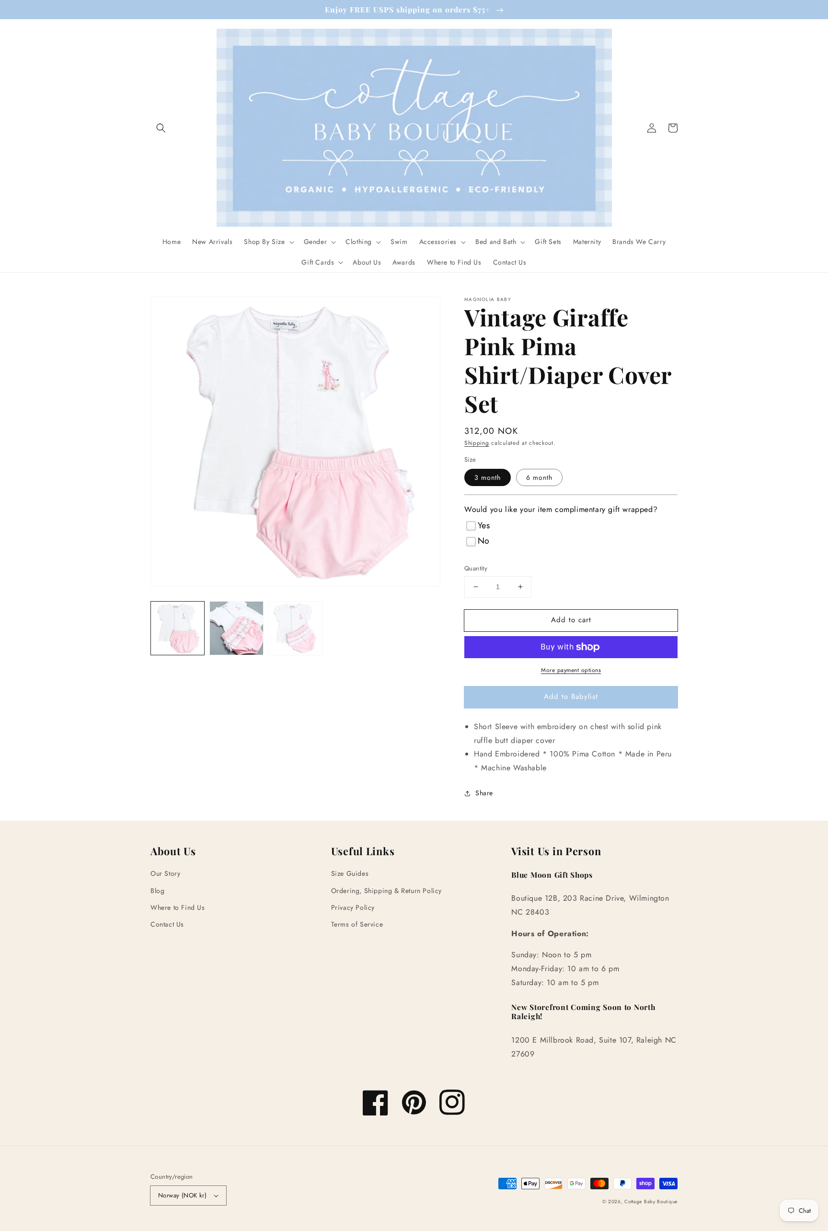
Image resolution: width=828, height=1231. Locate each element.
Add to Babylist (571, 696)
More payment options (571, 670)
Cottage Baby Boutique (651, 1201)
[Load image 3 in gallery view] (295, 628)
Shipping (476, 443)
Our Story (165, 873)
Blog (157, 890)
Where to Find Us (177, 907)
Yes (484, 525)
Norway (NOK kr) (182, 1195)
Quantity (475, 568)
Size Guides (350, 873)
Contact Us (167, 924)
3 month (487, 477)
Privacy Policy (353, 907)
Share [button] (484, 793)
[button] (161, 128)
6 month (539, 477)
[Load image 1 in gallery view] (177, 628)
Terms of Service (357, 924)
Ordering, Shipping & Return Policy (386, 890)
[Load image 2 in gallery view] (236, 628)
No (484, 540)
